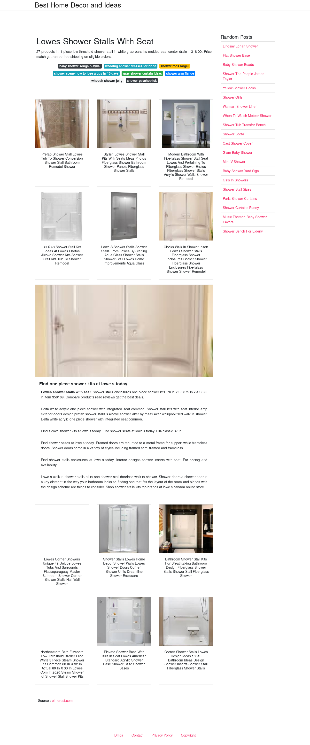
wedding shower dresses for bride (130, 66)
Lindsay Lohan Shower (240, 46)
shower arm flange (180, 73)
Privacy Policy (162, 735)
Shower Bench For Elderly (243, 231)
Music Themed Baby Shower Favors (245, 219)
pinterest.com (62, 700)
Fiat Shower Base (236, 55)
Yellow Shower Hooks (239, 87)
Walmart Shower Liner (240, 106)
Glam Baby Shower (237, 152)
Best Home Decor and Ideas (78, 5)
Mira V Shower (234, 161)
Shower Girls (232, 97)
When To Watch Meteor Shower (247, 115)
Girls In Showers (235, 180)
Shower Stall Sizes (237, 189)
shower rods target (175, 66)
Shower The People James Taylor (243, 76)
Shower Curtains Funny (241, 207)
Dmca (118, 735)
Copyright (188, 735)
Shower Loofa (233, 134)
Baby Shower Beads (238, 64)
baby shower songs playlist (80, 66)
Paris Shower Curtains (240, 198)
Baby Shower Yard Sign (241, 170)
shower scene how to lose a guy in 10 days (86, 73)
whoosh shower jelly (106, 80)
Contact (137, 735)
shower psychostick (142, 80)
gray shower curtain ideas (142, 73)
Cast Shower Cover (238, 143)
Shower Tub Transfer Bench (244, 124)
